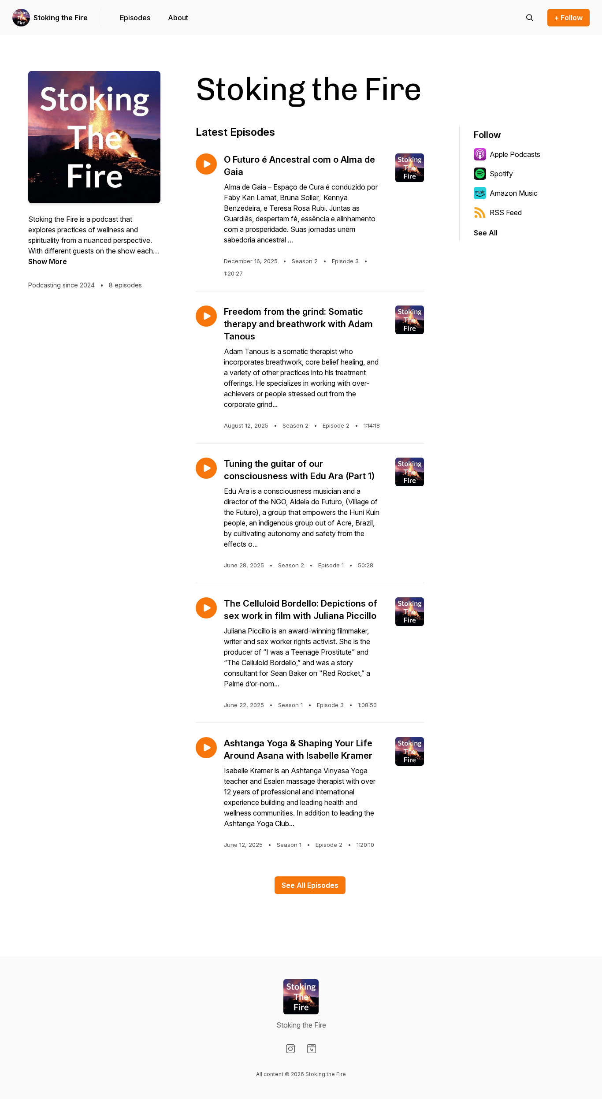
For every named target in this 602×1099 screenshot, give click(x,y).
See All (486, 232)
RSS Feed (506, 212)
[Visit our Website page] (311, 1048)
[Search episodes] (529, 17)
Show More (47, 261)
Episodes (135, 17)
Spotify (501, 173)
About (178, 17)
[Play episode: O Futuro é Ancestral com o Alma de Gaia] (206, 164)
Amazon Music (514, 193)
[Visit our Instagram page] (290, 1048)
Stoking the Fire (60, 17)
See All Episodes (310, 885)
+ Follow (568, 17)
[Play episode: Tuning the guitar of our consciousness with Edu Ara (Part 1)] (206, 468)
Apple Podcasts (515, 154)
